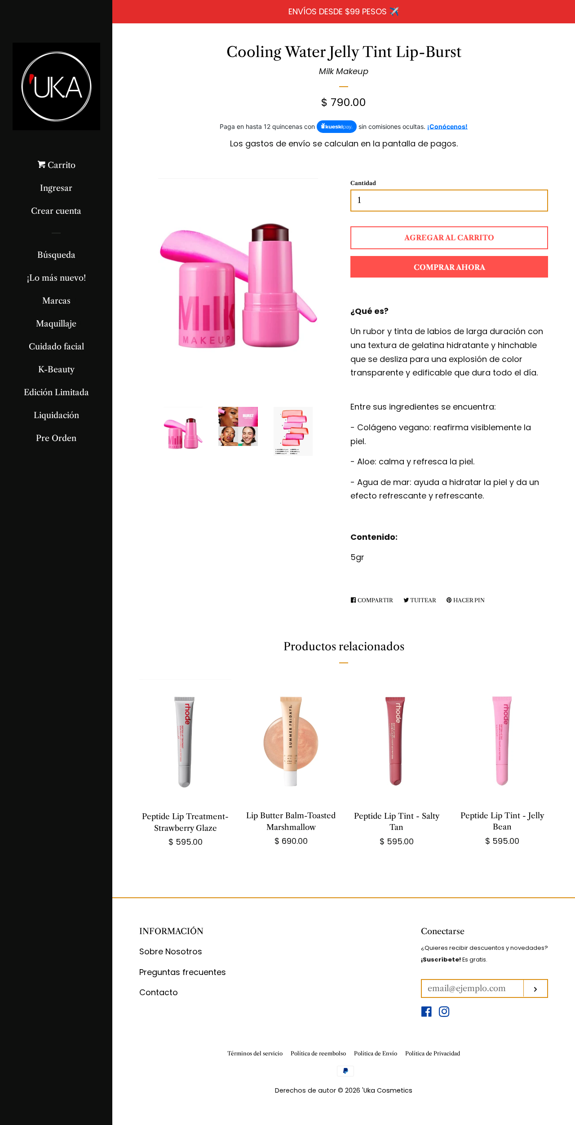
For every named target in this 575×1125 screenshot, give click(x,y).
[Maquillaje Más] (81, 324)
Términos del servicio (255, 1053)
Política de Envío (375, 1053)
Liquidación (56, 415)
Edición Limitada (56, 392)
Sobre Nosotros (170, 951)
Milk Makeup (343, 71)
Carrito (60, 165)
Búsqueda (56, 255)
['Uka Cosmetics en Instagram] (444, 1013)
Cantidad (363, 183)
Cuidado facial (56, 347)
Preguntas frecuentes (182, 972)
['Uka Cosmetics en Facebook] (426, 1013)
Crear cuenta (56, 211)
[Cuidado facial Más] (88, 346)
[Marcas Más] (75, 301)
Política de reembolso (318, 1053)
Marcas (56, 301)
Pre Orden (56, 438)
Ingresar (56, 188)
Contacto (158, 992)
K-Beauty (56, 370)
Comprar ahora (449, 267)
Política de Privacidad (432, 1053)
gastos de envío (277, 143)
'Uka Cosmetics (387, 1090)
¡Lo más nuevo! (56, 278)
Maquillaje (56, 324)
